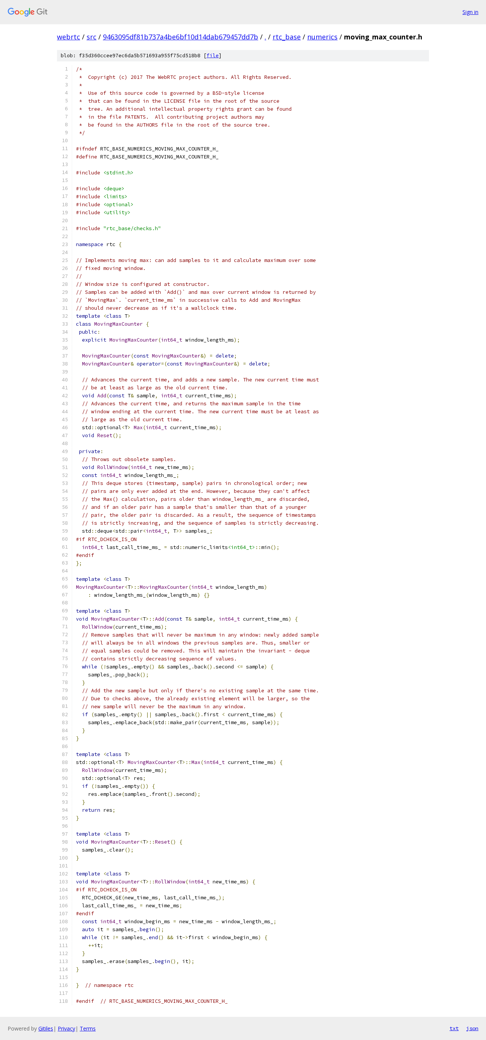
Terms (88, 1028)
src (91, 36)
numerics (322, 36)
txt (454, 1028)
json (472, 1028)
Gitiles (45, 1028)
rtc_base (287, 36)
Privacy (66, 1028)
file (213, 55)
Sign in (470, 12)
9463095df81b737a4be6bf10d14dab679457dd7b (180, 36)
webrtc (68, 36)
